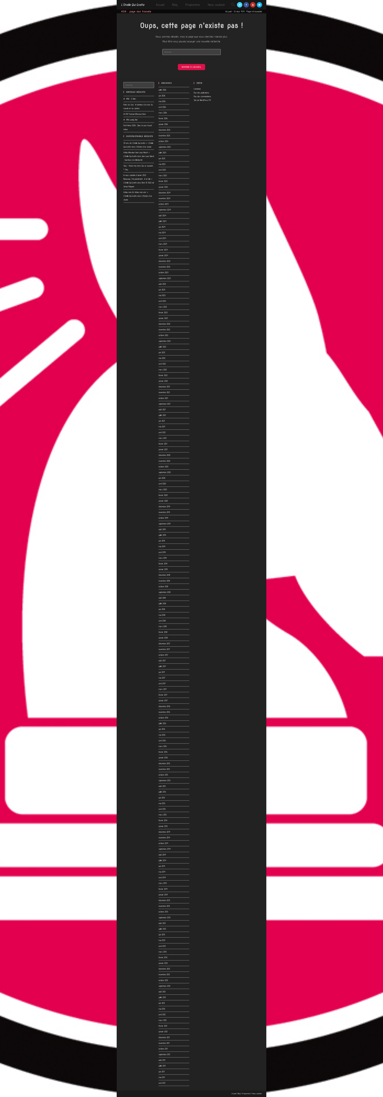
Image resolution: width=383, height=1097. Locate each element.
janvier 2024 (163, 255)
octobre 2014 (163, 843)
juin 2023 (162, 289)
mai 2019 (162, 546)
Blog (239, 1093)
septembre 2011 (164, 1054)
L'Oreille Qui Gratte (132, 5)
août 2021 (162, 409)
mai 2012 (162, 1009)
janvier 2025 (163, 187)
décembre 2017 (164, 643)
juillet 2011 (162, 1066)
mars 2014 (163, 883)
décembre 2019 (164, 506)
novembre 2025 (164, 135)
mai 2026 (162, 101)
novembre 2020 (164, 461)
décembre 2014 (164, 832)
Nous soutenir (257, 1093)
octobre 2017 (163, 655)
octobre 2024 (163, 204)
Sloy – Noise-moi (129, 166)
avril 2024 (162, 238)
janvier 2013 (163, 963)
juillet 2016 (162, 723)
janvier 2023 (163, 318)
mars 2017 (163, 689)
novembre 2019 (164, 512)
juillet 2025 (162, 152)
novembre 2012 (164, 974)
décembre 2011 (164, 1037)
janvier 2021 (163, 449)
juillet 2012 (162, 997)
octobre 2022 (163, 335)
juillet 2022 (162, 347)
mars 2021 (163, 438)
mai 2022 (162, 358)
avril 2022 (162, 364)
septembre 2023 (165, 278)
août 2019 (162, 529)
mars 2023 (163, 307)
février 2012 (163, 1026)
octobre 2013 (163, 911)
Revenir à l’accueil (191, 67)
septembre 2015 (164, 780)
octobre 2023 (163, 272)
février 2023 (163, 312)
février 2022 (163, 375)
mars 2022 (163, 369)
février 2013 (163, 957)
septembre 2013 (164, 917)
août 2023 (162, 284)
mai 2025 (162, 164)
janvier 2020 (163, 501)
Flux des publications (201, 92)
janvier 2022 (163, 381)
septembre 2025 (165, 147)
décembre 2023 (164, 261)
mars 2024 (163, 244)
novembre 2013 (164, 906)
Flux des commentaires (202, 96)
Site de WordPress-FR (202, 100)
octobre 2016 (163, 717)
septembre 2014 (165, 849)
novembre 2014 (164, 837)
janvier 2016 (163, 757)
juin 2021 (162, 421)
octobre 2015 (163, 775)
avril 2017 (162, 683)
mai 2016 (162, 735)
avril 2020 (162, 483)
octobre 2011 (163, 1049)
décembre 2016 (164, 706)
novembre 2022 (164, 329)
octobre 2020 (163, 466)
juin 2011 (162, 1071)
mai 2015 (162, 803)
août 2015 (162, 786)
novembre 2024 (164, 198)
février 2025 (163, 181)
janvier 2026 (163, 124)
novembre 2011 (164, 1043)
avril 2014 (162, 877)
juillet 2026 (162, 90)
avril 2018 (162, 620)
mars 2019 (163, 558)
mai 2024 (162, 232)
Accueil (228, 11)
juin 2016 (162, 729)
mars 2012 (163, 1020)
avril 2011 (162, 1083)
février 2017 (163, 695)
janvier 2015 (163, 826)
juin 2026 (162, 95)
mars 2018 (163, 626)
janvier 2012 (163, 1031)
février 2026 (163, 118)
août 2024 (162, 215)
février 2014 (163, 889)
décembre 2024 (165, 192)
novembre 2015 (164, 769)
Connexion (197, 89)
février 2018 (163, 632)
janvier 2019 (163, 569)
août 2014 (162, 855)
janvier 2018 (163, 638)
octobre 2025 (163, 141)
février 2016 (163, 752)
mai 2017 (162, 678)
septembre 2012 (164, 986)
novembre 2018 (164, 581)
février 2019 (163, 563)
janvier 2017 (163, 700)
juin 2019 (162, 541)
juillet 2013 (162, 929)
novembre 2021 (164, 392)
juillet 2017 (162, 666)
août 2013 (162, 923)
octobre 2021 (163, 398)
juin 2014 (162, 866)
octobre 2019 (163, 518)
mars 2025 (163, 175)
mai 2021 (162, 426)
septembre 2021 (164, 404)
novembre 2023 (164, 267)
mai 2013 (162, 940)
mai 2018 (162, 615)
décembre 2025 (164, 130)
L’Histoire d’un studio (143, 147)
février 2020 (163, 495)
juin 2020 (162, 478)
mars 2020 (163, 489)
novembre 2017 (164, 649)
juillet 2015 (162, 792)
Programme (246, 1093)
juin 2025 (162, 158)
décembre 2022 (164, 324)
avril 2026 (162, 107)
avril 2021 (162, 432)
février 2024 (163, 250)
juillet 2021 (162, 415)
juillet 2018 (162, 603)
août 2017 (162, 660)
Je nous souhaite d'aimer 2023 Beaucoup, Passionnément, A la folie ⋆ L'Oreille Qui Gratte (138, 179)
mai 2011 (162, 1077)
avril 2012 (162, 1014)
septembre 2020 (165, 472)
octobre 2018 (163, 586)
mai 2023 (162, 295)
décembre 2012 (164, 969)
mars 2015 (163, 814)
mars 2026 (163, 112)
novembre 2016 (164, 712)
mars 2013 (163, 952)
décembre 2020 (164, 455)
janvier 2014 (163, 894)
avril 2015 (162, 809)
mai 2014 (162, 872)
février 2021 (163, 444)
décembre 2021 (164, 386)
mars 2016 (163, 746)
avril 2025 (162, 170)
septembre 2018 (164, 592)
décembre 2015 (164, 763)
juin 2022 (162, 352)
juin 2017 (162, 672)
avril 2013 (162, 946)
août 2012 (162, 991)
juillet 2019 (162, 535)
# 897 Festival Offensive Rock (134, 114)
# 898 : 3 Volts (129, 99)
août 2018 (162, 598)
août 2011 (162, 1060)
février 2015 (163, 820)
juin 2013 (162, 934)
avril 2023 (162, 301)
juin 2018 (162, 609)
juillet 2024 (162, 221)
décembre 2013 (164, 900)
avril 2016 (162, 740)
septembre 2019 (164, 523)
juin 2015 (162, 797)
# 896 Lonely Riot (130, 120)
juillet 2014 (162, 860)
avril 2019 (162, 552)
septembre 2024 (165, 209)
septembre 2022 (165, 341)
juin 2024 (162, 227)
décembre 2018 (164, 575)
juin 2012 (162, 1003)
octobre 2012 (163, 980)
